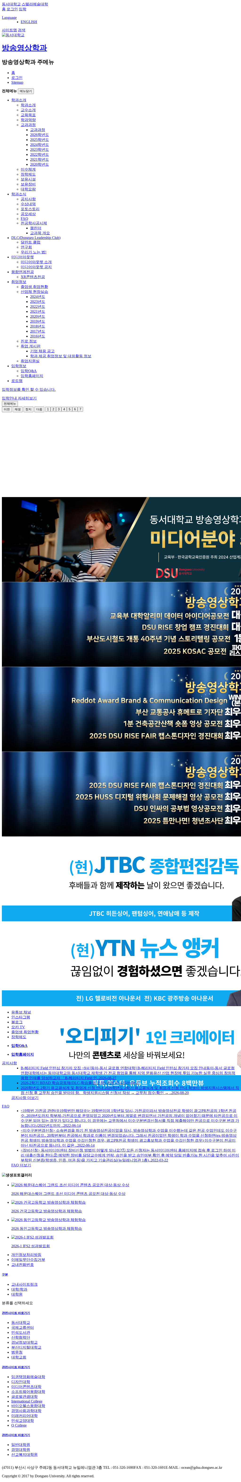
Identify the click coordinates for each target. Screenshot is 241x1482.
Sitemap (17, 82)
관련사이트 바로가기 (16, 1313)
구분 (5, 1274)
